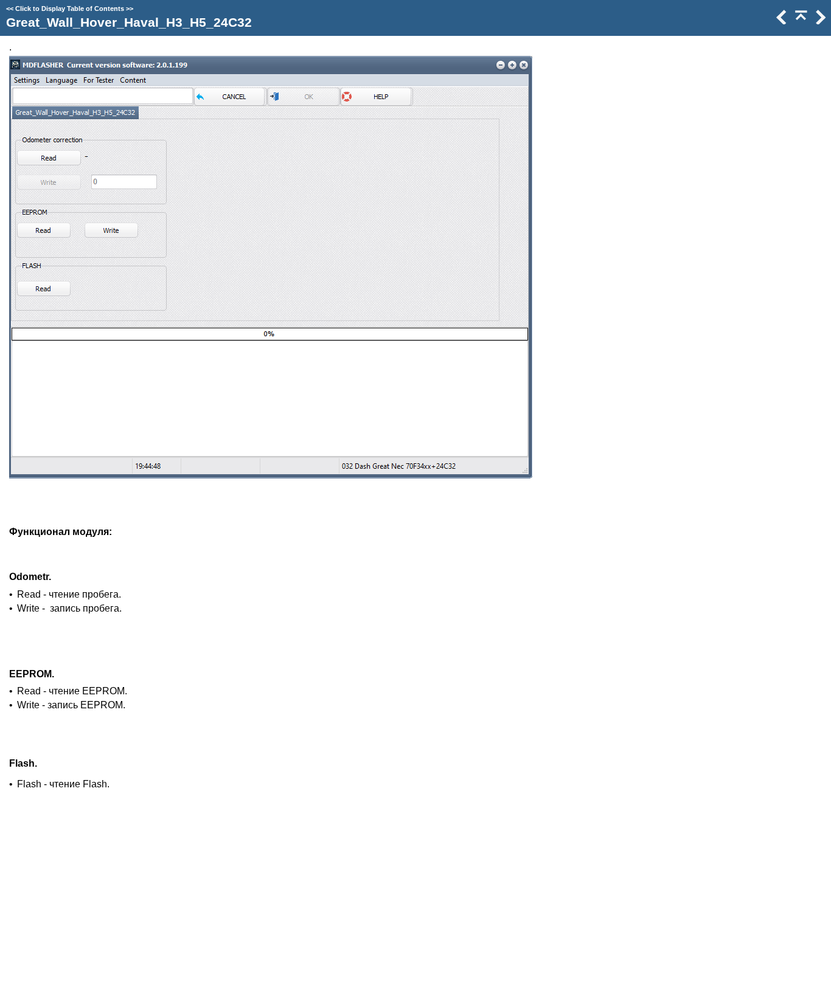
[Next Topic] (819, 21)
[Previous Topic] (780, 21)
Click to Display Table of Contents (69, 8)
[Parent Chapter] (799, 21)
